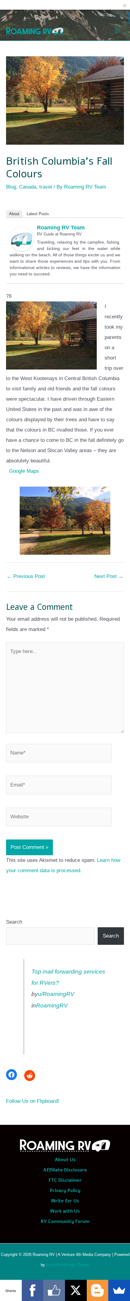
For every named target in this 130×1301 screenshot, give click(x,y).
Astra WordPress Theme (67, 1265)
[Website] (59, 818)
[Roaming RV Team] (22, 238)
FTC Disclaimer (65, 1180)
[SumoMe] (119, 1290)
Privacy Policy (65, 1191)
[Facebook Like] (54, 1290)
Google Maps (24, 471)
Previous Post (26, 576)
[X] (76, 1290)
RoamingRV (52, 1005)
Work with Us (65, 1211)
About (14, 214)
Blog (11, 187)
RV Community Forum (65, 1221)
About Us (65, 1160)
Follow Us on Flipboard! (32, 1101)
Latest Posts (38, 214)
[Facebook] (11, 1074)
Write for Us (65, 1201)
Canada (27, 187)
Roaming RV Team (61, 228)
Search (14, 922)
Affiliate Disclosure (65, 1170)
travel (45, 187)
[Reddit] (29, 1075)
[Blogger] (98, 1290)
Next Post (108, 576)
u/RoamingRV (56, 994)
